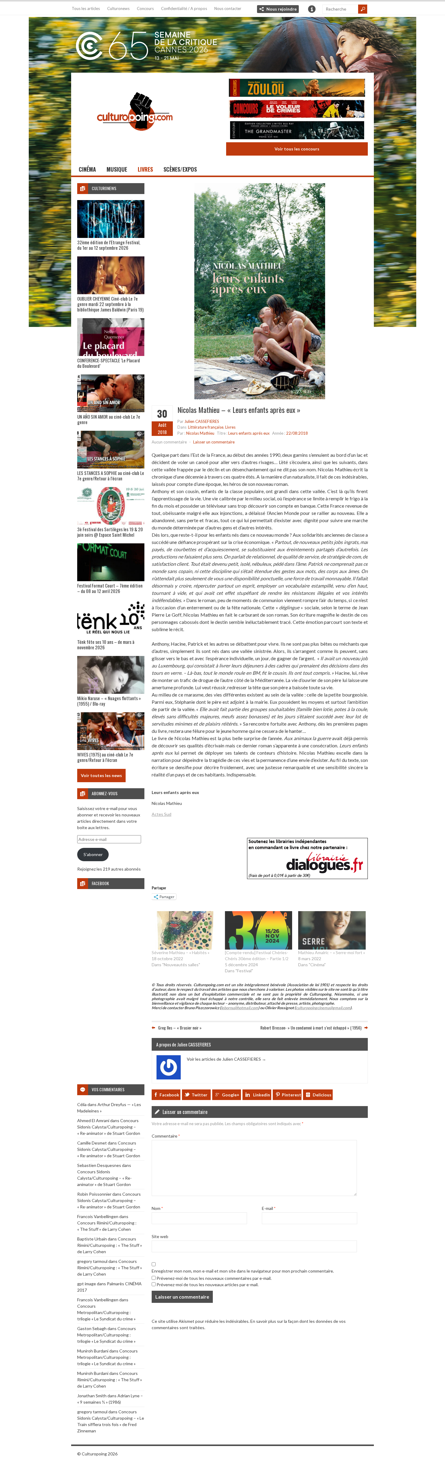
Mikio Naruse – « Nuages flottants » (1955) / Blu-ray (109, 701)
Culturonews (118, 8)
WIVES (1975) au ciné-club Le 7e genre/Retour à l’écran (105, 757)
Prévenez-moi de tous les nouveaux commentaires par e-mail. (214, 1278)
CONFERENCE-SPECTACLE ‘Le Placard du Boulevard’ (108, 363)
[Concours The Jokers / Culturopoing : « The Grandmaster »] (297, 131)
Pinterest (291, 1094)
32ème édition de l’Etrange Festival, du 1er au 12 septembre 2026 (108, 245)
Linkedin (261, 1094)
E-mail (268, 1208)
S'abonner (93, 854)
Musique (117, 169)
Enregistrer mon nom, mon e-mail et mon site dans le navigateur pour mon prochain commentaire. (243, 1270)
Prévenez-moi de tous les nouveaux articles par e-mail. (208, 1284)
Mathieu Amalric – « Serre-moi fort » (331, 952)
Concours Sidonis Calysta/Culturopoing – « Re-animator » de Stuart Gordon (108, 1127)
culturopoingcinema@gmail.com (323, 1008)
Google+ (230, 1094)
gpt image (86, 1283)
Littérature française (205, 427)
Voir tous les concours (297, 148)
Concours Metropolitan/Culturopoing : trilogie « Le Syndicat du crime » (106, 1312)
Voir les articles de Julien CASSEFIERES (226, 1059)
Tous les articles (86, 8)
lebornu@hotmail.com (239, 1008)
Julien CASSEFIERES (201, 421)
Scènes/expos (180, 169)
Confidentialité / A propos (184, 8)
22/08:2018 (297, 433)
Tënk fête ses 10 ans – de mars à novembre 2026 (105, 644)
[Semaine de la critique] (222, 44)
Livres (145, 169)
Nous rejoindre (281, 9)
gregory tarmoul (92, 1261)
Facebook (169, 1094)
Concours (145, 8)
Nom (157, 1208)
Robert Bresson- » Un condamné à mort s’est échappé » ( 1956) (310, 1027)
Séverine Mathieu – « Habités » (180, 952)
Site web (160, 1236)
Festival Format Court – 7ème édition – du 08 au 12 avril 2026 (110, 588)
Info (312, 9)
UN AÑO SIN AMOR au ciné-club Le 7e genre (108, 419)
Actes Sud (161, 814)
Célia (82, 1104)
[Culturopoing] (134, 139)
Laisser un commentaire (214, 442)
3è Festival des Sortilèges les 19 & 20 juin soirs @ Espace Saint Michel (110, 532)
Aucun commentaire (169, 442)
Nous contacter (227, 8)
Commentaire (166, 1135)
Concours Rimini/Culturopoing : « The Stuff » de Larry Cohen (109, 1245)
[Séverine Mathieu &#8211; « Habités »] (185, 930)
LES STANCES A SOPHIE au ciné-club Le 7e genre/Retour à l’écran (110, 475)
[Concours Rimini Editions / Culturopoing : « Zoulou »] (297, 88)
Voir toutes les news (101, 775)
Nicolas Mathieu (200, 433)
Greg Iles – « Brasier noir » (180, 1027)
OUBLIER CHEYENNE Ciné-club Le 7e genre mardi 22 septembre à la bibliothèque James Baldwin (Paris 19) (110, 304)
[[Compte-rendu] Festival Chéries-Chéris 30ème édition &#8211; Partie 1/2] (258, 930)
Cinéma (87, 169)
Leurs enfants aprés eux (249, 433)
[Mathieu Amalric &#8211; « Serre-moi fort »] (331, 930)
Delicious (322, 1094)
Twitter (199, 1094)
